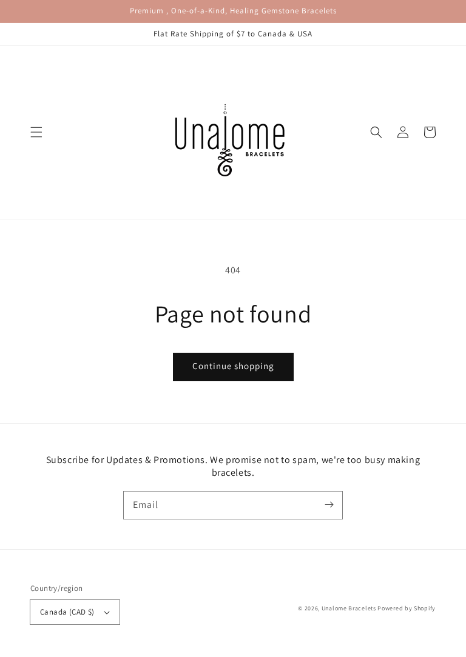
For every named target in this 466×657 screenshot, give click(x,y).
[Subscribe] (329, 505)
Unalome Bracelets (349, 608)
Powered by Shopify (406, 608)
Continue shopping (233, 366)
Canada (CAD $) (67, 612)
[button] (36, 132)
